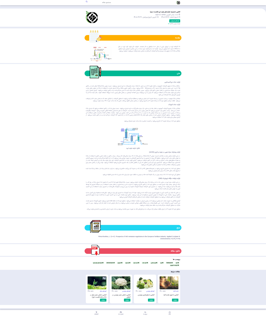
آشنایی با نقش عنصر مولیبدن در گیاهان (121, 296)
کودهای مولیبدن (126, 291)
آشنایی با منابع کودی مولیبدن (146, 295)
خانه (170, 314)
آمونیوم (119, 263)
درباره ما (145, 314)
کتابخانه (96, 314)
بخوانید (103, 300)
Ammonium (110, 263)
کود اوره (127, 263)
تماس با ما (120, 314)
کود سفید (135, 263)
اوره (161, 263)
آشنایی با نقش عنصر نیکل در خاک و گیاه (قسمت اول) (98, 296)
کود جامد (144, 263)
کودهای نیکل (103, 291)
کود (177, 263)
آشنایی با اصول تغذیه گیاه (171, 295)
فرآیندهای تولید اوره (97, 263)
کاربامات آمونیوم (174, 265)
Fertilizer (168, 263)
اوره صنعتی (153, 263)
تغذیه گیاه (175, 291)
